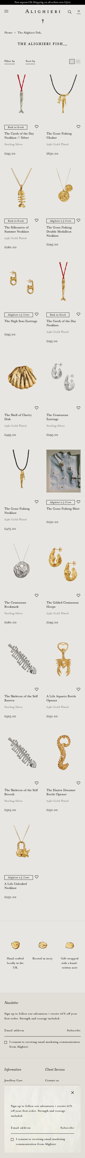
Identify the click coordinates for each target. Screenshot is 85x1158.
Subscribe (67, 1128)
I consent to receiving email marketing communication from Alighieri (40, 1142)
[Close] (72, 1092)
